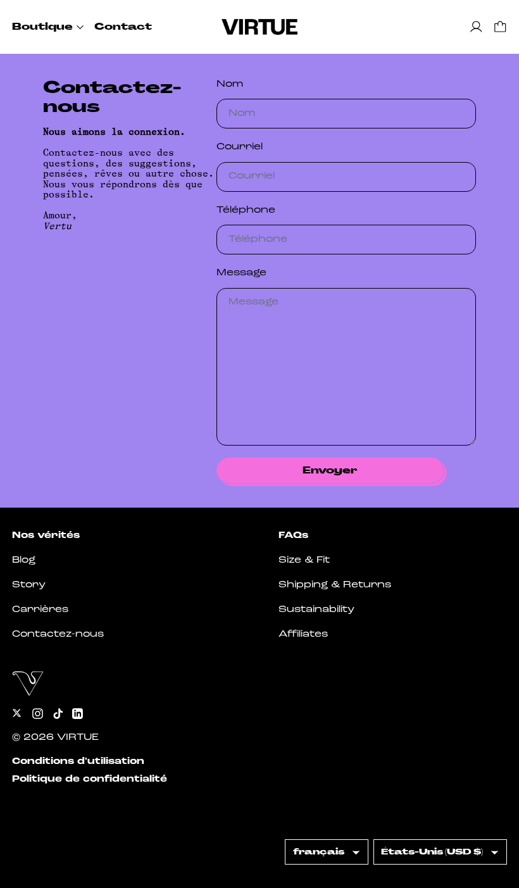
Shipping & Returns (334, 585)
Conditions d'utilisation (78, 761)
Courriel (239, 147)
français (318, 851)
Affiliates (303, 634)
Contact (123, 26)
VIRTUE (78, 737)
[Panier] (500, 27)
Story (29, 585)
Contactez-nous (58, 634)
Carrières (40, 610)
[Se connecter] (476, 27)
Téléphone (245, 210)
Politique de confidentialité (89, 779)
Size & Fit (304, 560)
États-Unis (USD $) (432, 851)
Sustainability (316, 610)
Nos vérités (46, 536)
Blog (23, 560)
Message (241, 273)
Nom (229, 84)
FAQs (293, 536)
